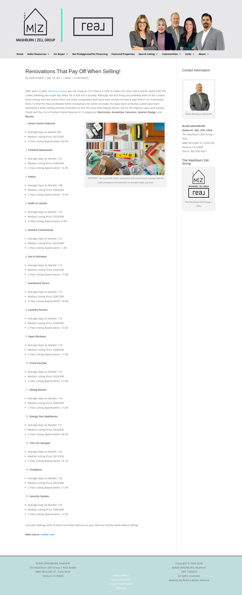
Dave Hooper (36, 78)
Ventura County (57, 91)
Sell (90, 91)
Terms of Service (121, 579)
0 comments (81, 78)
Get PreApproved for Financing (90, 54)
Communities (170, 54)
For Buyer (59, 54)
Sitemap (121, 588)
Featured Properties (123, 54)
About (202, 54)
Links (188, 54)
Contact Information (121, 583)
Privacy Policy (121, 575)
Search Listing (147, 54)
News (68, 78)
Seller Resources (36, 54)
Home (19, 54)
